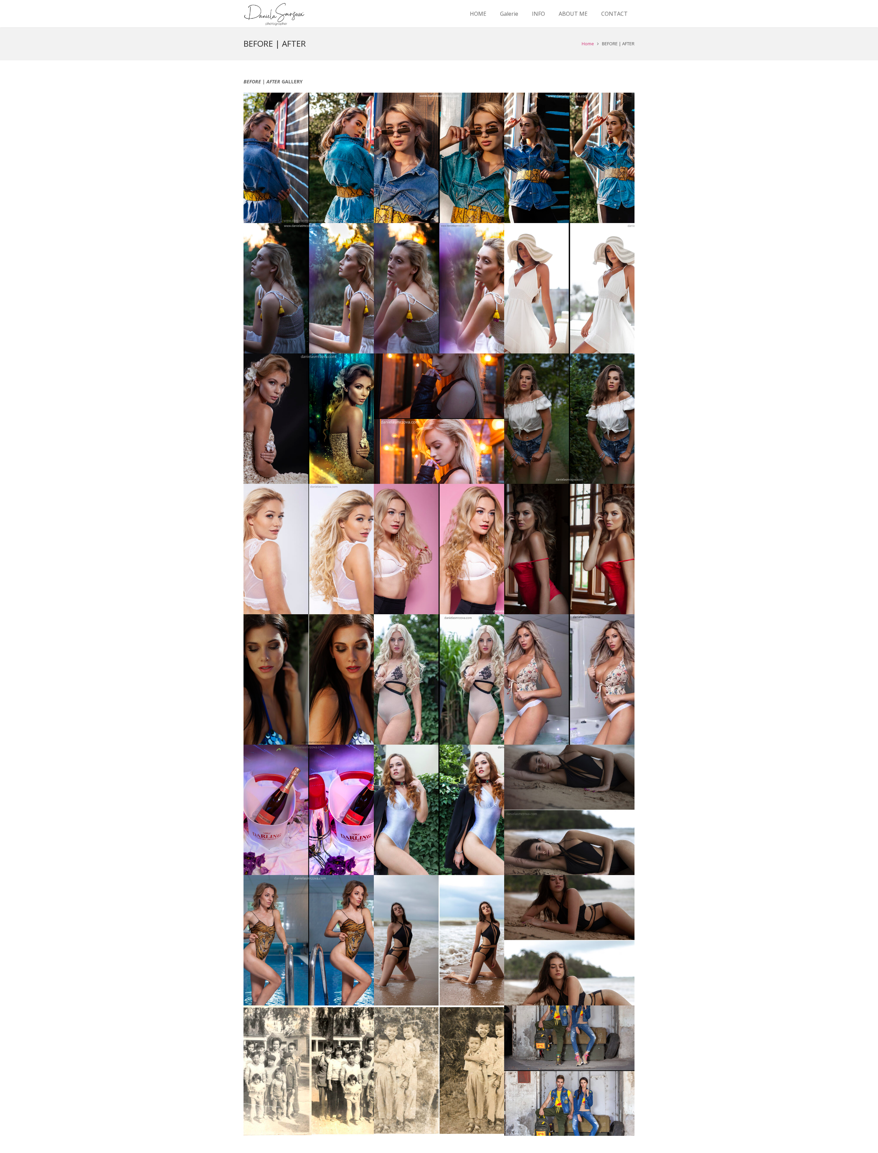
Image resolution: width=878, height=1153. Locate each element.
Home (588, 43)
